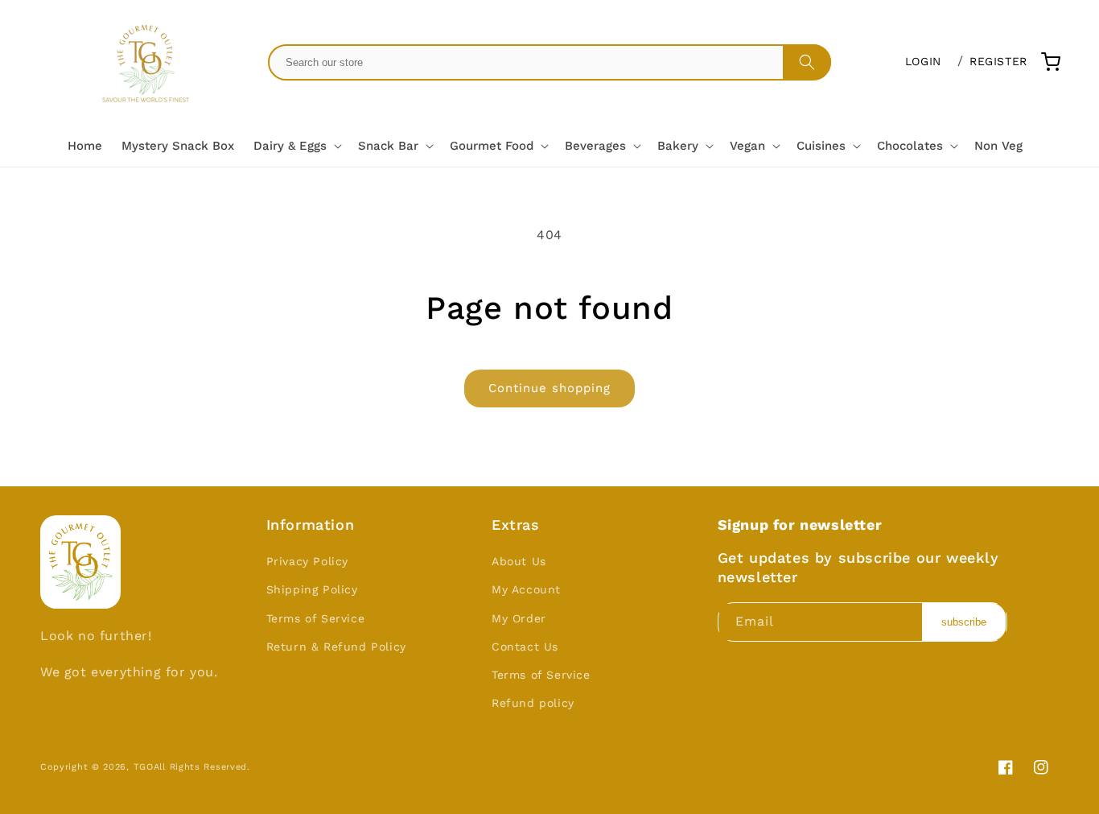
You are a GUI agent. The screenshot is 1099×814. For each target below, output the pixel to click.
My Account (526, 589)
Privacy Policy (307, 561)
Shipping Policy (312, 589)
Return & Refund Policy (336, 646)
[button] (296, 146)
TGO (144, 767)
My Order (519, 618)
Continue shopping (549, 388)
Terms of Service (315, 618)
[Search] (807, 62)
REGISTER (998, 61)
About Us (519, 561)
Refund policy (533, 702)
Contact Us (525, 646)
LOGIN (923, 61)
